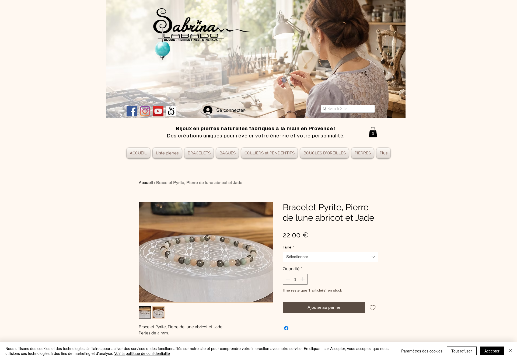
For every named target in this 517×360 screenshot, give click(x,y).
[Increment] (303, 279)
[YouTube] (158, 111)
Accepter (491, 351)
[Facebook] (132, 111)
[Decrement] (287, 279)
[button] (373, 132)
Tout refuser (461, 351)
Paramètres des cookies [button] (421, 351)
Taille (288, 247)
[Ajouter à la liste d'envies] (372, 307)
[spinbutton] (295, 279)
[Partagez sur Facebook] (286, 328)
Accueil (146, 182)
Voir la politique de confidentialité (142, 353)
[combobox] (330, 257)
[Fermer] (510, 351)
